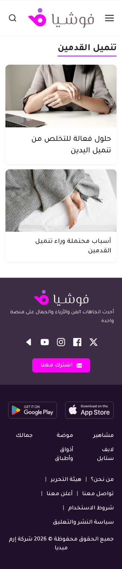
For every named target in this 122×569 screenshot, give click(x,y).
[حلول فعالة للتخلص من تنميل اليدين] (61, 96)
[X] (93, 342)
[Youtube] (45, 342)
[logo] (61, 18)
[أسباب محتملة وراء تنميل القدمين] (61, 200)
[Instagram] (61, 342)
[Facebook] (77, 342)
